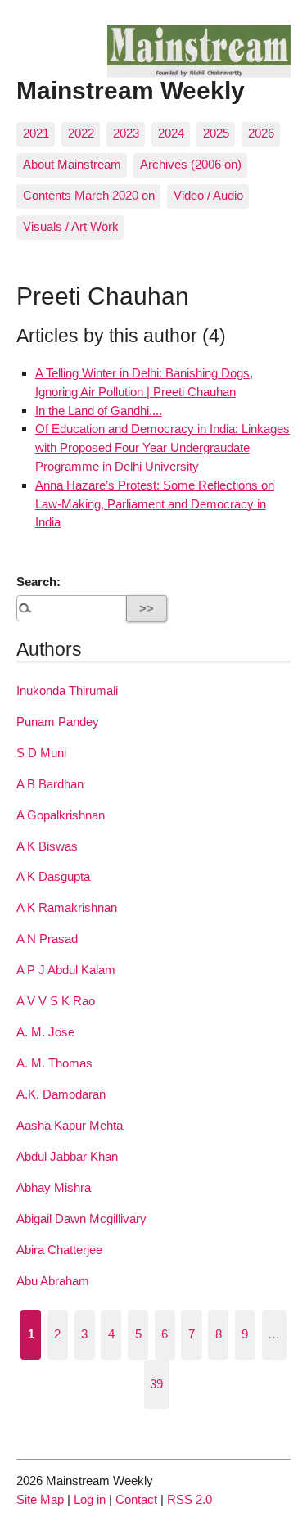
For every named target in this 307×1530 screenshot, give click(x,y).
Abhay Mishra (53, 1187)
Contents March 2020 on (89, 195)
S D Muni (41, 753)
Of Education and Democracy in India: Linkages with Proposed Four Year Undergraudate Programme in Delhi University (162, 447)
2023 (126, 133)
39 (156, 1384)
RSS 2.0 (189, 1499)
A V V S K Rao (55, 1001)
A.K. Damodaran (61, 1094)
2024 (171, 133)
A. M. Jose (45, 1032)
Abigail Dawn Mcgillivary (81, 1218)
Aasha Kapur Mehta (69, 1125)
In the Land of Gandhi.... (98, 410)
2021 (36, 133)
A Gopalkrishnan (60, 815)
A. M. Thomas (54, 1063)
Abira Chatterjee (59, 1250)
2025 (216, 133)
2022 (81, 133)
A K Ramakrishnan (66, 907)
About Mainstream (72, 164)
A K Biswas (47, 846)
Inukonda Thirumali (67, 690)
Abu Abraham (52, 1281)
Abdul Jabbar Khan (67, 1156)
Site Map (40, 1499)
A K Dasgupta (53, 876)
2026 (261, 133)
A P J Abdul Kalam (65, 970)
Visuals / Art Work (71, 226)
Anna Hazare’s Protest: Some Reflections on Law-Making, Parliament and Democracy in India (154, 504)
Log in (90, 1499)
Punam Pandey (57, 722)
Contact (136, 1499)
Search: (38, 582)
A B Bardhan (50, 784)
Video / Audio (208, 195)
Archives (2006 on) (191, 164)
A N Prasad (47, 939)
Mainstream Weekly (130, 90)
